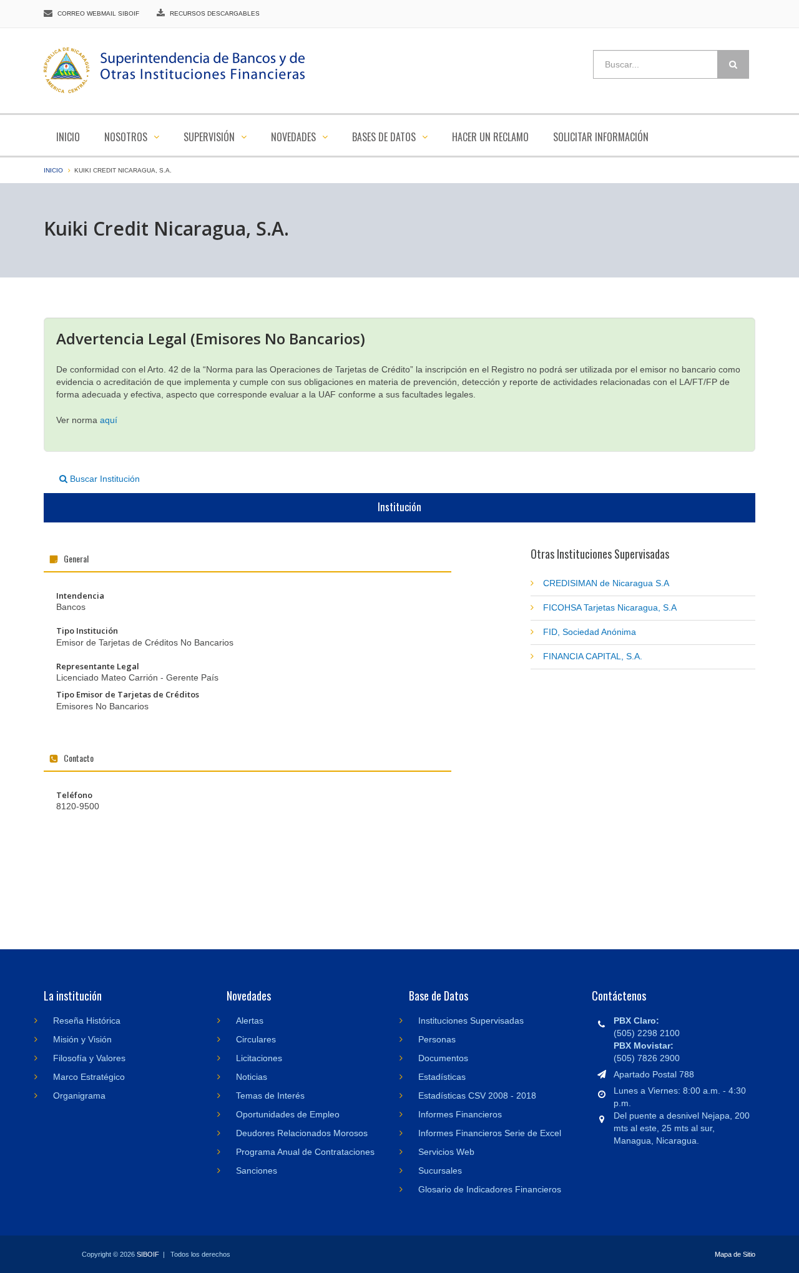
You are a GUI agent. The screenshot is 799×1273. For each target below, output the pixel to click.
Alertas (249, 1021)
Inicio (68, 136)
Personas (437, 1039)
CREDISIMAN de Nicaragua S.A (606, 583)
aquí (108, 420)
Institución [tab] (399, 506)
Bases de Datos (385, 136)
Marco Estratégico (89, 1077)
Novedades (294, 136)
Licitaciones (259, 1058)
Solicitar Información (601, 136)
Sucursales (440, 1171)
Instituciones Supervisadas (471, 1021)
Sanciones (256, 1171)
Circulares (256, 1039)
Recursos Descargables (215, 13)
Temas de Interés (270, 1096)
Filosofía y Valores (89, 1058)
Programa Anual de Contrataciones (305, 1152)
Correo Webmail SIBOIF (98, 13)
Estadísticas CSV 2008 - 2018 (477, 1096)
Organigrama (79, 1096)
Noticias (251, 1077)
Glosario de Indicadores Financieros (489, 1189)
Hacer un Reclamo (490, 136)
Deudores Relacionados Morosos (302, 1133)
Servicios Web (446, 1152)
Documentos (443, 1058)
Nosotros (127, 136)
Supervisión (210, 136)
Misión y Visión (82, 1039)
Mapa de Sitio (735, 1254)
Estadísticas (442, 1077)
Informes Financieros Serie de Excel (489, 1133)
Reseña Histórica (86, 1021)
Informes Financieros (460, 1114)
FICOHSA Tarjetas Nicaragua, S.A (610, 607)
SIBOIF (148, 1254)
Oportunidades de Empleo (288, 1114)
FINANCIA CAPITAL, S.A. (592, 656)
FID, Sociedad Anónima (589, 632)
